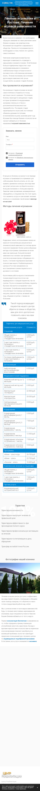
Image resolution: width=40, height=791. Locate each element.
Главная (12, 9)
